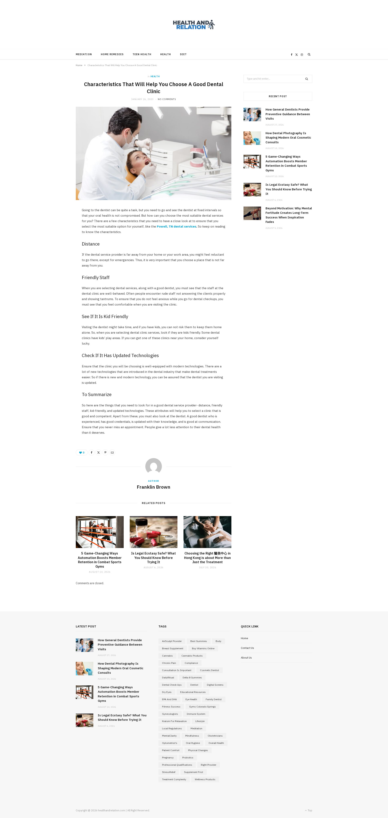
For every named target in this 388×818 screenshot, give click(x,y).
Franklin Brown (153, 487)
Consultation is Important (176, 670)
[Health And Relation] (194, 24)
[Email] (112, 452)
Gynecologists (170, 713)
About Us (246, 657)
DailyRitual (168, 677)
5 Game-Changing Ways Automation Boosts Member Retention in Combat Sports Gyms (100, 559)
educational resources (193, 692)
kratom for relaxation (174, 721)
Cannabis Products (192, 655)
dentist (194, 684)
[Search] (309, 54)
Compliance (191, 662)
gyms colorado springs (202, 706)
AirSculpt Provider (172, 641)
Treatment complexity (174, 779)
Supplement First (193, 772)
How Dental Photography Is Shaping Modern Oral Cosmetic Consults (288, 137)
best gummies (198, 641)
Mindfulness (192, 735)
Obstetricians (215, 735)
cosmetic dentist (209, 670)
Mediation (84, 54)
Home (79, 65)
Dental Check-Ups (172, 684)
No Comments (167, 99)
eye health (191, 699)
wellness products (205, 779)
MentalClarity (169, 735)
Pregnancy (168, 757)
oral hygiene (193, 742)
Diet (183, 54)
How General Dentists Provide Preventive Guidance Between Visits (288, 114)
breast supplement (172, 648)
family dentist (214, 699)
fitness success (171, 706)
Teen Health (142, 54)
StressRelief (168, 772)
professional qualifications (177, 764)
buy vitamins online (203, 648)
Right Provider (208, 764)
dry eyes (167, 692)
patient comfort (170, 750)
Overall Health (216, 742)
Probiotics (187, 757)
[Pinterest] (105, 452)
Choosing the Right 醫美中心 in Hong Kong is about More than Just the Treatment (207, 557)
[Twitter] (98, 452)
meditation (196, 728)
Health (165, 54)
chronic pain (169, 662)
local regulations (172, 728)
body (218, 641)
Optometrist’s (169, 742)
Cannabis (167, 655)
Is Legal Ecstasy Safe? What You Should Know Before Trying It (153, 557)
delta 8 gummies (192, 677)
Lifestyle (200, 721)
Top (309, 810)
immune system (196, 713)
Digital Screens (215, 684)
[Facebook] (92, 452)
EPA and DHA (169, 699)
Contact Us (247, 648)
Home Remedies (112, 54)
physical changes (198, 750)
